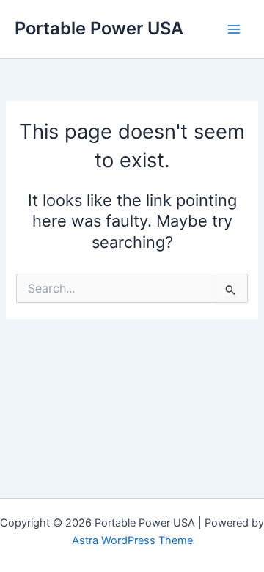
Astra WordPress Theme (132, 540)
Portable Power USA (99, 28)
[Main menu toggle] (234, 29)
